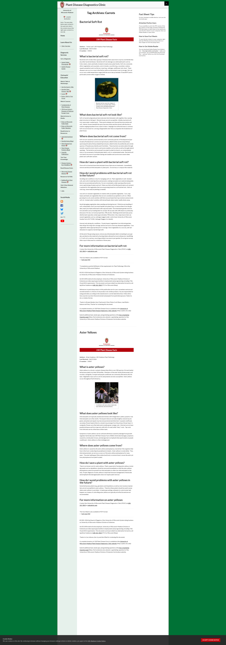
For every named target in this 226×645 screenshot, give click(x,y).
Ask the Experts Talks (67, 87)
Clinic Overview (65, 46)
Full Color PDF (85, 260)
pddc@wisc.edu (92, 251)
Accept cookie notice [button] (210, 640)
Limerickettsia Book (67, 137)
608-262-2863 (97, 285)
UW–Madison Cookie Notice (96, 641)
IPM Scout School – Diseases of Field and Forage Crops (67, 111)
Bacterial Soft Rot (91, 22)
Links (62, 191)
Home (63, 36)
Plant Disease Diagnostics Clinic (86, 4)
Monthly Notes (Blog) (67, 141)
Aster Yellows (88, 332)
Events (63, 94)
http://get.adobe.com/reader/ (150, 51)
